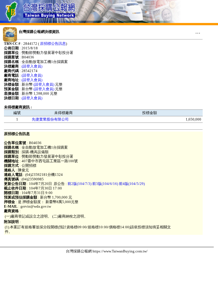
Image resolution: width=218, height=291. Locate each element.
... (197, 31)
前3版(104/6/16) (105, 184)
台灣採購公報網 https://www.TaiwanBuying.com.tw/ (107, 251)
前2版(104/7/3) (79, 184)
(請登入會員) (32, 66)
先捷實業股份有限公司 (50, 119)
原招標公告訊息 (53, 43)
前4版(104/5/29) (132, 184)
